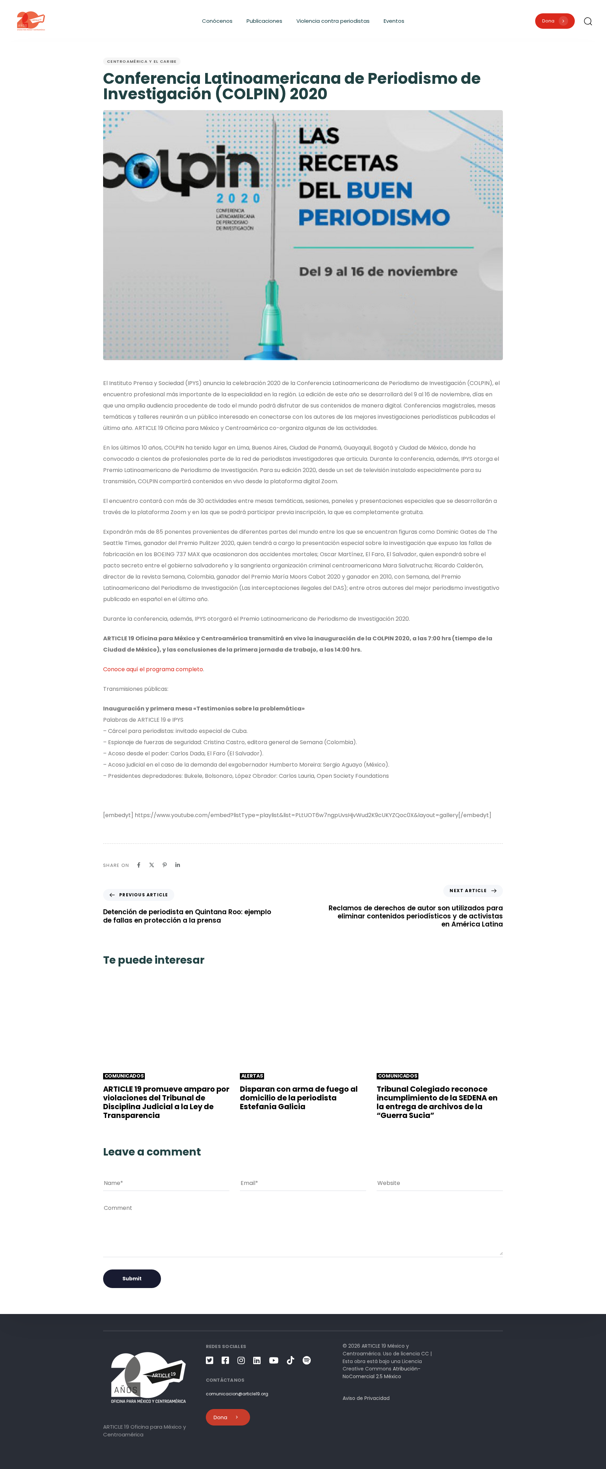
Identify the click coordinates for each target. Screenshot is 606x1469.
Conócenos (217, 21)
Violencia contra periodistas (333, 21)
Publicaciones (264, 21)
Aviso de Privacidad (366, 1398)
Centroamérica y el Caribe (142, 61)
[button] (588, 21)
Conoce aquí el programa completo (153, 669)
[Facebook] (138, 865)
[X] (151, 865)
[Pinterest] (164, 865)
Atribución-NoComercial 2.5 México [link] (381, 1372)
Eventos (394, 21)
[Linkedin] (177, 865)
